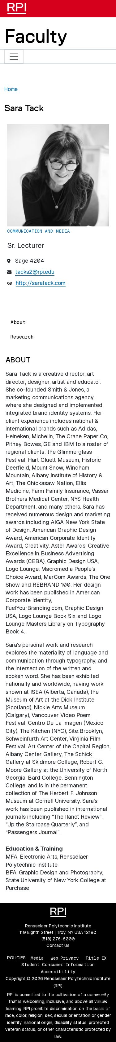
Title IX (95, 958)
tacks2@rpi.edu (34, 271)
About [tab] (18, 322)
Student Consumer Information (58, 964)
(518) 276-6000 (58, 939)
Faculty (35, 36)
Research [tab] (22, 337)
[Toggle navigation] (14, 56)
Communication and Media (38, 231)
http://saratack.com (41, 283)
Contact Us (58, 945)
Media (37, 958)
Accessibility (58, 971)
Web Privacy (65, 958)
